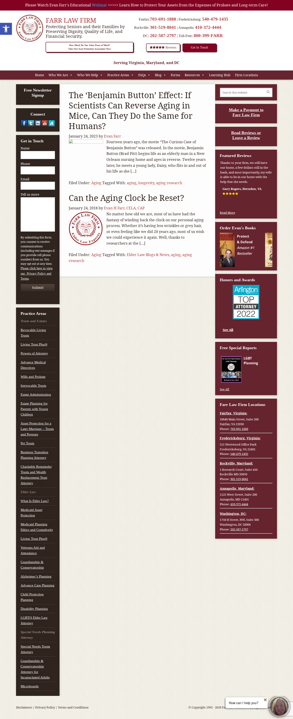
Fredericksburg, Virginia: (240, 438)
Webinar (99, 5)
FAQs (142, 75)
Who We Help (87, 75)
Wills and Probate (33, 376)
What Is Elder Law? (35, 501)
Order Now (258, 259)
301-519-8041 (163, 27)
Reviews (170, 47)
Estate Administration (36, 394)
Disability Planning (34, 609)
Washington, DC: (233, 513)
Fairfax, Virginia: (233, 413)
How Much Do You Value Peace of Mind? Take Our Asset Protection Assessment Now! (89, 47)
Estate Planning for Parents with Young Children (34, 409)
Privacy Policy (45, 707)
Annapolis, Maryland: (237, 488)
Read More (227, 213)
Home (39, 75)
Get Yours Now (257, 378)
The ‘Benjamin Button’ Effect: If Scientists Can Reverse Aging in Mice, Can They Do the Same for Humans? (131, 110)
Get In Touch (199, 47)
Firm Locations (246, 75)
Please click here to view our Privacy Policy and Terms (37, 273)
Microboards (30, 686)
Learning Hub (220, 75)
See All (228, 329)
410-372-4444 (208, 27)
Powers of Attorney (34, 353)
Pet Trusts (27, 443)
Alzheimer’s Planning (36, 576)
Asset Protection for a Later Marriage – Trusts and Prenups (37, 429)
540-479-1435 (215, 19)
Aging (96, 182)
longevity (146, 182)
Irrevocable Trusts (33, 385)
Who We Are (58, 75)
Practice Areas (118, 75)
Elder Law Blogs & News (148, 254)
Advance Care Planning (37, 585)
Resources (192, 75)
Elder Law (28, 492)
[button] (6, 29)
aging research (169, 182)
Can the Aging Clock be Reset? (126, 197)
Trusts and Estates (34, 321)
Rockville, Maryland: (236, 463)
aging (131, 182)
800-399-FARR (208, 35)
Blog (158, 75)
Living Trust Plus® (34, 344)
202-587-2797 (163, 35)
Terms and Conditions (73, 707)
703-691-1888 (163, 19)
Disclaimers (24, 707)
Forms (175, 75)
